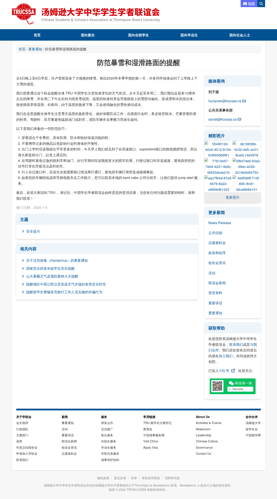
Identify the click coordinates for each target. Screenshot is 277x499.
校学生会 (252, 429)
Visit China (150, 441)
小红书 (224, 370)
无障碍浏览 (172, 478)
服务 (104, 417)
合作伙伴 (252, 417)
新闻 (65, 417)
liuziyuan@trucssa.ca (224, 100)
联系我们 (236, 344)
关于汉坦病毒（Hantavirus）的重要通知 (57, 260)
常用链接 (149, 417)
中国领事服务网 (153, 435)
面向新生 (88, 34)
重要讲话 (215, 302)
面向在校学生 (138, 34)
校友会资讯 (217, 262)
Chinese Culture (207, 441)
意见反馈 (120, 478)
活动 (211, 272)
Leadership (203, 435)
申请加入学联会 (26, 453)
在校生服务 (108, 441)
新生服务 (107, 435)
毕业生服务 (108, 447)
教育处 (147, 429)
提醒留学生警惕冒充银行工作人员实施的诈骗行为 (64, 291)
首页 (37, 34)
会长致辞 (22, 422)
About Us (203, 417)
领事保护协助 (110, 459)
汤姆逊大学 (253, 422)
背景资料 (215, 292)
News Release (219, 222)
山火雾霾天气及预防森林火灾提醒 (52, 276)
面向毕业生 (189, 34)
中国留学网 (253, 435)
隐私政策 (103, 478)
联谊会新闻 (217, 282)
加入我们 (226, 355)
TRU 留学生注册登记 (157, 422)
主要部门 (22, 435)
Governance (204, 447)
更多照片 (233, 197)
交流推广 (107, 429)
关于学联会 (23, 417)
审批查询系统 (151, 478)
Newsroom (203, 429)
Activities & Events (208, 422)
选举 (19, 441)
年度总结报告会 (26, 447)
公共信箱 (215, 232)
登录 (134, 478)
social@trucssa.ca (222, 119)
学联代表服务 (110, 453)
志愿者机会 (217, 242)
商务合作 (107, 422)
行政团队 (22, 429)
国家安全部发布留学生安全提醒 (50, 268)
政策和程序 (217, 252)
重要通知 (35, 48)
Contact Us (203, 453)
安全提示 (33, 231)
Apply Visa (150, 447)
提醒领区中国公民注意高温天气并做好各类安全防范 (66, 284)
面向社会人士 (239, 34)
